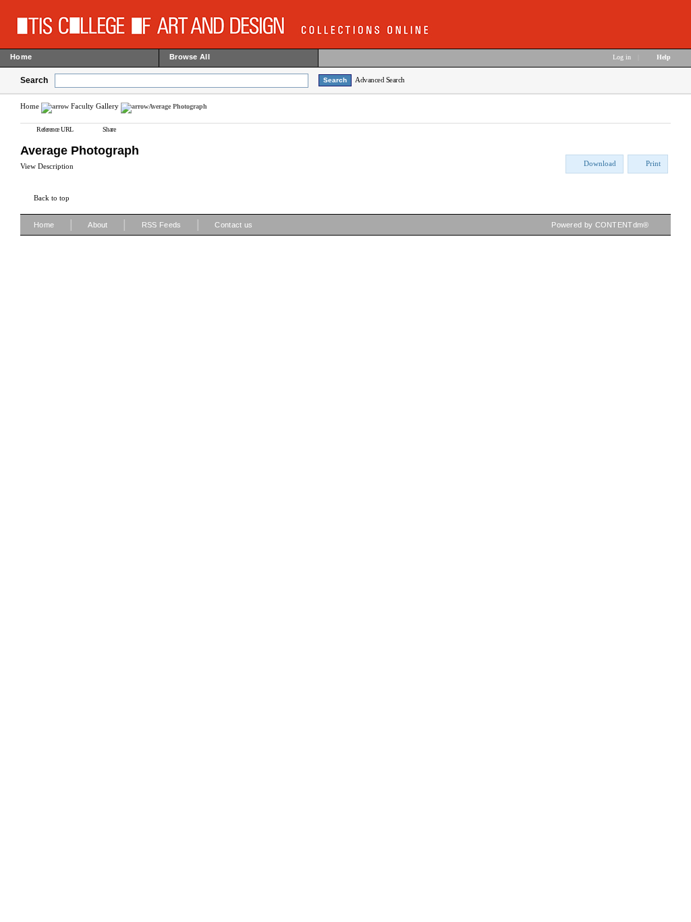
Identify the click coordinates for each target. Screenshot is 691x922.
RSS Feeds (162, 225)
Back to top (52, 198)
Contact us (233, 225)
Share (109, 129)
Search (34, 80)
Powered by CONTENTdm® (599, 225)
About (98, 225)
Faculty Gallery (95, 106)
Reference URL (55, 129)
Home (29, 106)
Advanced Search (380, 80)
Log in (622, 57)
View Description (47, 166)
